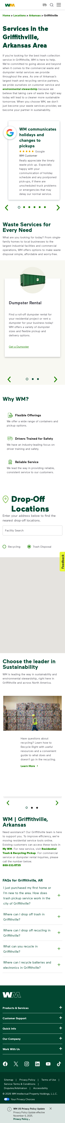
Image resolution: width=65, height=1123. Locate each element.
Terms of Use (48, 1079)
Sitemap (8, 1079)
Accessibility (40, 1088)
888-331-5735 (12, 865)
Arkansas (36, 15)
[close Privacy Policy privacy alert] (50, 1108)
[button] (59, 4)
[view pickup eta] (45, 5)
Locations (20, 15)
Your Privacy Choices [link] (23, 1099)
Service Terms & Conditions (19, 1083)
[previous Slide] (6, 207)
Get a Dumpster (19, 346)
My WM (7, 848)
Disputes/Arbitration (15, 1088)
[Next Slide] (55, 379)
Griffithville (51, 15)
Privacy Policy (20, 1119)
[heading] (32, 895)
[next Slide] (58, 207)
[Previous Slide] (9, 379)
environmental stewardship (20, 89)
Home (8, 15)
